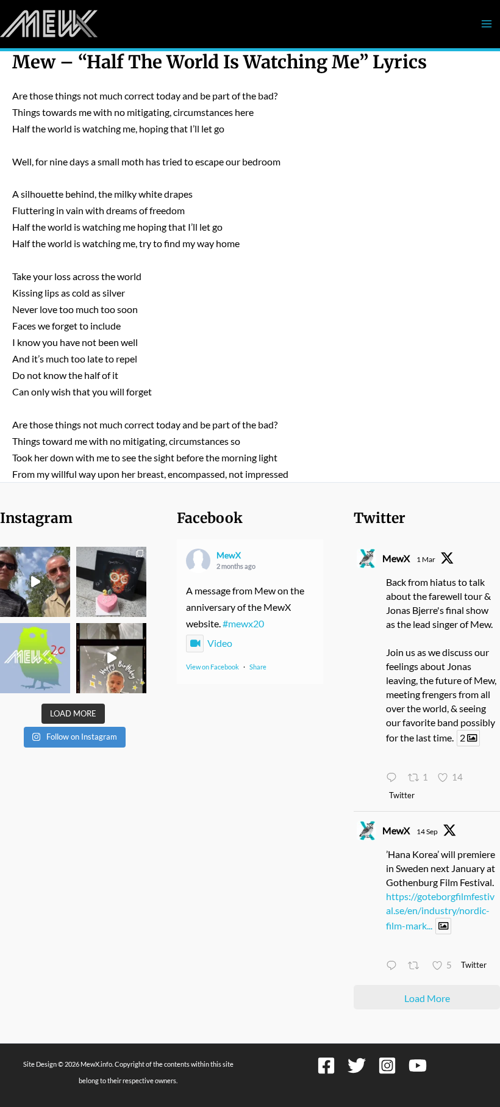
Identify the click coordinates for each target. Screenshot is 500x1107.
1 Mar (425, 559)
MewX (228, 555)
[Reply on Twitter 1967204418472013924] (394, 966)
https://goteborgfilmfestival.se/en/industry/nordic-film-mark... (440, 910)
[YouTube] (418, 1065)
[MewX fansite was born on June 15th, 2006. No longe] (111, 582)
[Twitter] (357, 1065)
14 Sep (427, 831)
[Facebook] (326, 1065)
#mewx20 (243, 623)
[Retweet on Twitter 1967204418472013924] (417, 966)
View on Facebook (212, 667)
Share (257, 667)
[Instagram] (387, 1065)
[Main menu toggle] (486, 24)
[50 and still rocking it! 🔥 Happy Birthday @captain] (111, 658)
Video (219, 643)
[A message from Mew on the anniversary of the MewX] (35, 582)
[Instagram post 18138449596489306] (35, 658)
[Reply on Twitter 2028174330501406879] (394, 777)
